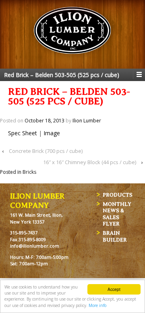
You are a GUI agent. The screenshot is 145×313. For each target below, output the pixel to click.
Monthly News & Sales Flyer (117, 214)
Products (118, 195)
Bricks (29, 172)
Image (52, 133)
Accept (114, 289)
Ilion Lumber (86, 120)
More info (97, 305)
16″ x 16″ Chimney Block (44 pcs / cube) (89, 162)
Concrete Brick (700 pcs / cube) (46, 150)
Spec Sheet (22, 133)
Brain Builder (115, 236)
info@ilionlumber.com (34, 246)
